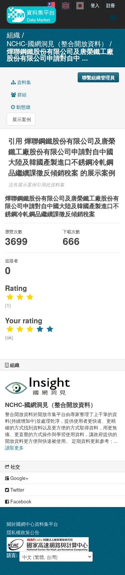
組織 (13, 34)
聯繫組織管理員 (98, 77)
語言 (11, 555)
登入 (95, 5)
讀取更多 (14, 447)
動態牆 (22, 106)
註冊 (110, 5)
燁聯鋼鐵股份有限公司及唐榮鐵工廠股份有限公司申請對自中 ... (60, 54)
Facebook (20, 501)
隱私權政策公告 (23, 532)
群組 (21, 94)
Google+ (18, 478)
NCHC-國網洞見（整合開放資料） (57, 43)
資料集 (23, 82)
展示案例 (21, 119)
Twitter (16, 489)
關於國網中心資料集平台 (32, 523)
